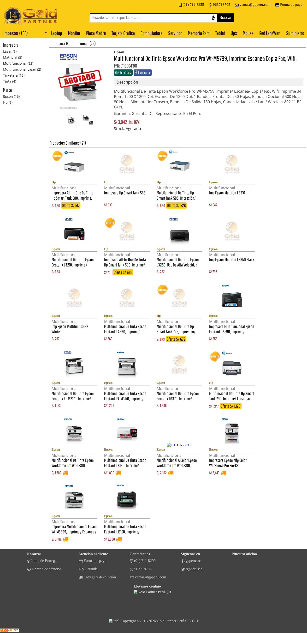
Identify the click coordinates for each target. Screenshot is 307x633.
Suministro (295, 33)
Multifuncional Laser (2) (22, 69)
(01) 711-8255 (193, 4)
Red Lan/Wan (269, 33)
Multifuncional (77, 43)
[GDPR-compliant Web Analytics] (9, 630)
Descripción (127, 82)
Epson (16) (11, 96)
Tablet (220, 33)
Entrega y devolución (99, 577)
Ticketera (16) (13, 75)
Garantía (91, 569)
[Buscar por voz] (213, 18)
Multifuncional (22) (18, 63)
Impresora (57, 43)
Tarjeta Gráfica (123, 33)
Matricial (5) (12, 57)
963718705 (221, 4)
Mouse (248, 33)
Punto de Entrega (43, 561)
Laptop (56, 33)
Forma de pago (291, 4)
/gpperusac (192, 561)
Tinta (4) (9, 81)
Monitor (74, 33)
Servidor (175, 33)
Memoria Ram (199, 33)
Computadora (151, 33)
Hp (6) (7, 102)
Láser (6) (10, 51)
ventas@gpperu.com (255, 4)
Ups (234, 33)
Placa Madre (96, 33)
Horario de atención (47, 569)
